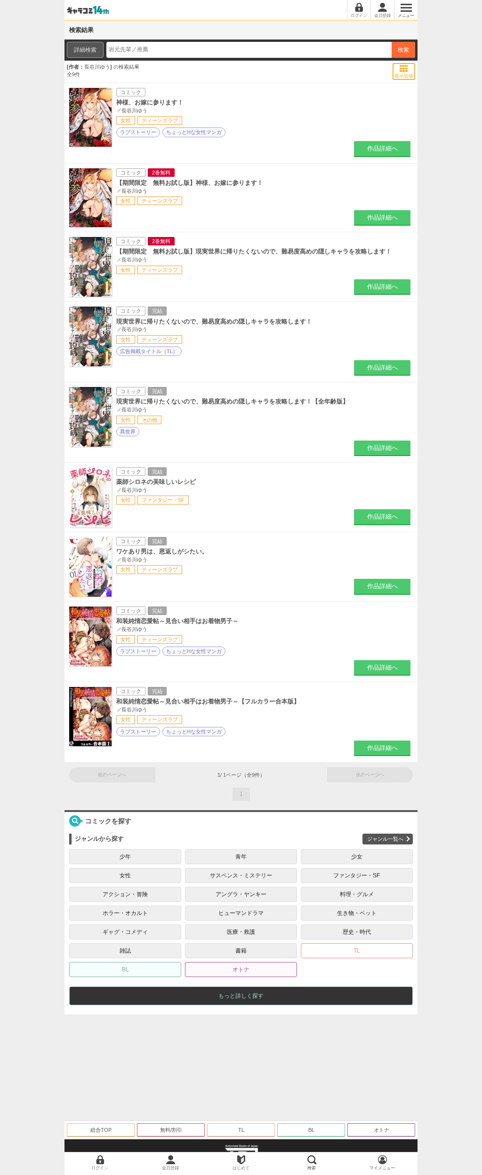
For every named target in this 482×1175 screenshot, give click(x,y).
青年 (241, 856)
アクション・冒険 (125, 894)
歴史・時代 (357, 932)
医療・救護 (241, 932)
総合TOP (101, 1130)
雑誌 (125, 950)
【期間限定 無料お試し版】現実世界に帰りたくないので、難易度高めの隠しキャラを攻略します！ (254, 251)
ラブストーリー (138, 132)
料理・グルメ (357, 894)
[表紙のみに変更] (404, 68)
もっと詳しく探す (241, 996)
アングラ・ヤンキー (241, 894)
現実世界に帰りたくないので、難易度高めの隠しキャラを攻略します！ (214, 321)
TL (356, 950)
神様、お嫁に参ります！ (150, 102)
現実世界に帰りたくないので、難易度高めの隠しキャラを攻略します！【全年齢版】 (232, 401)
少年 (125, 856)
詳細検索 (85, 50)
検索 (403, 50)
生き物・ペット (357, 913)
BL (125, 969)
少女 (356, 856)
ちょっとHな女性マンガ (194, 132)
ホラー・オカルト (125, 913)
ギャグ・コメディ (125, 932)
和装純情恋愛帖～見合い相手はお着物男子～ (177, 620)
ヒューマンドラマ (241, 913)
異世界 (128, 431)
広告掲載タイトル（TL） (149, 351)
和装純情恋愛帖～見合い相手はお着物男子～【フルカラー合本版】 (208, 701)
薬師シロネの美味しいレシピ (156, 481)
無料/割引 (171, 1130)
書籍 (241, 950)
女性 (125, 875)
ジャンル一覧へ (385, 839)
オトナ (241, 969)
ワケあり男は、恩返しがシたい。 (162, 551)
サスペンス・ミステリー (241, 875)
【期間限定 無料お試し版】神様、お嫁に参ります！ (189, 182)
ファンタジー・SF (356, 875)
